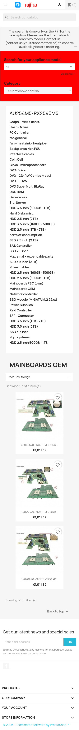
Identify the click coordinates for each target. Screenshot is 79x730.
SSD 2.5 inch (19, 251)
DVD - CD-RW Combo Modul (30, 176)
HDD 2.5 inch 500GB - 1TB (29, 343)
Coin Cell (16, 160)
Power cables (20, 267)
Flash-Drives (19, 127)
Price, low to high (39, 377)
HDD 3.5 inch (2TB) (24, 327)
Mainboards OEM (22, 289)
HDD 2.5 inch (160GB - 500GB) (32, 273)
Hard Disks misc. (22, 213)
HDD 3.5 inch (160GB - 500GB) (32, 224)
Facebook (6, 666)
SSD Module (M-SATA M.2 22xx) (33, 300)
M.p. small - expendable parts (31, 256)
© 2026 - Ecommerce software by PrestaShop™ (36, 725)
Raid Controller (21, 310)
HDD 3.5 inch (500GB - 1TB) (30, 208)
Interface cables (22, 154)
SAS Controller (21, 246)
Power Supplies (21, 305)
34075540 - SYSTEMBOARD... (39, 512)
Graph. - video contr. (25, 122)
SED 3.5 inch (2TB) (23, 262)
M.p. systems (20, 337)
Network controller (24, 294)
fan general (18, 138)
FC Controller (20, 133)
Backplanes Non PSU (25, 149)
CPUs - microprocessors (28, 165)
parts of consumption (26, 235)
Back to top (58, 611)
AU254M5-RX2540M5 (34, 113)
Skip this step (67, 74)
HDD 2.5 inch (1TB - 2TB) (28, 230)
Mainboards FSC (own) (26, 283)
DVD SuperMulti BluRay (27, 186)
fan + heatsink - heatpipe (28, 143)
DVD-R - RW (18, 181)
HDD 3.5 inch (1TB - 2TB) (28, 321)
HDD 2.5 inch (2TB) (24, 219)
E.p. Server (18, 203)
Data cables (18, 197)
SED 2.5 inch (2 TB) (24, 240)
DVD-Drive (18, 170)
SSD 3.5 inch (19, 332)
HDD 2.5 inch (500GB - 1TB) (30, 278)
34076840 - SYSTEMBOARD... (39, 579)
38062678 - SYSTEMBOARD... (39, 445)
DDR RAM (17, 192)
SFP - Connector (22, 316)
